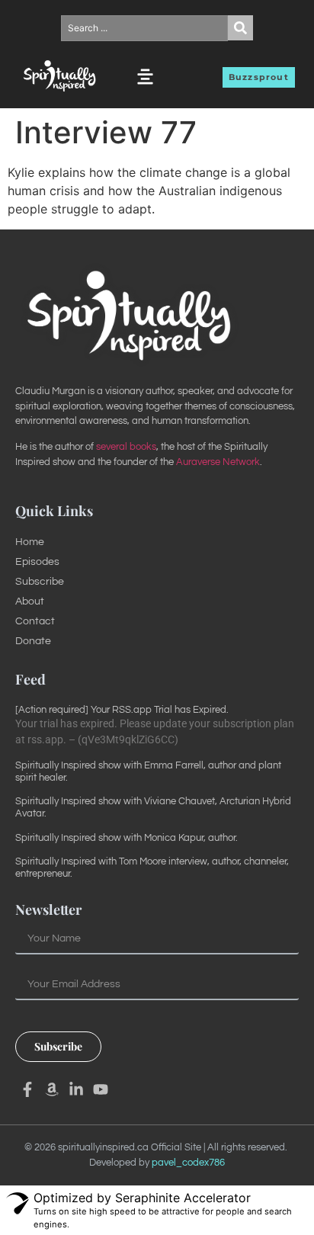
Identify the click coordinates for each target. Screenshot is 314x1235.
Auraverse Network (218, 462)
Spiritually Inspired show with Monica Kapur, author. (126, 837)
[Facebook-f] (27, 1089)
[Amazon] (52, 1089)
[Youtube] (100, 1089)
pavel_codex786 (188, 1162)
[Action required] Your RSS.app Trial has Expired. (122, 709)
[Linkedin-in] (76, 1089)
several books (126, 446)
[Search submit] (240, 27)
